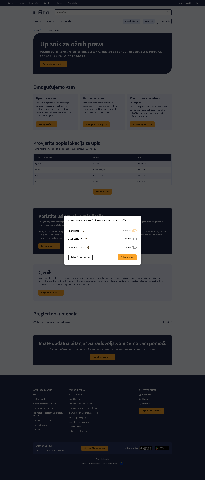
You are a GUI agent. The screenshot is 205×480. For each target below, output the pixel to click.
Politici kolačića (120, 220)
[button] (83, 231)
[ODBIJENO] (134, 239)
